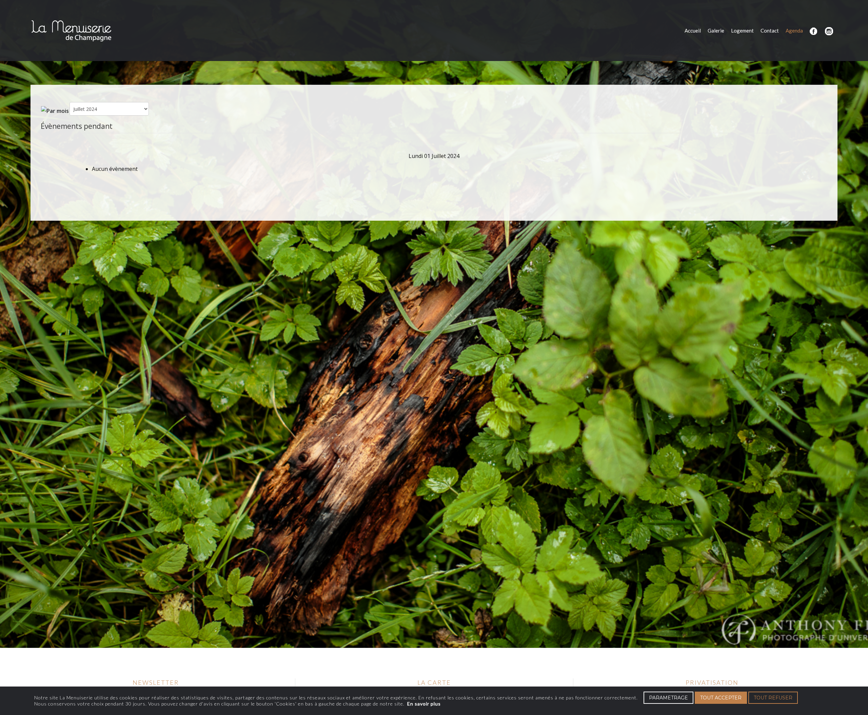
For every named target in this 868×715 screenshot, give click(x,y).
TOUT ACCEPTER (721, 698)
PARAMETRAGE (668, 698)
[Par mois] (55, 110)
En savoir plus (424, 704)
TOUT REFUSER (773, 698)
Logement (742, 30)
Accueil (693, 30)
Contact (770, 30)
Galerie (716, 30)
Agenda (794, 30)
